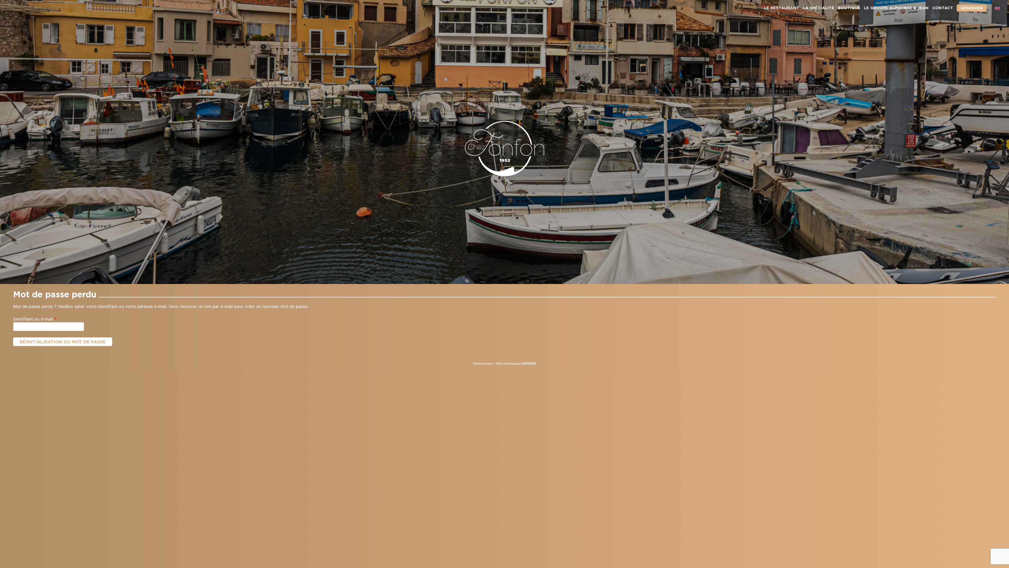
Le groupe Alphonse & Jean (896, 8)
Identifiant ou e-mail (45, 319)
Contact (942, 8)
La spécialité (818, 8)
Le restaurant (781, 8)
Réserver (972, 8)
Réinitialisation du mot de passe (63, 341)
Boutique (849, 8)
